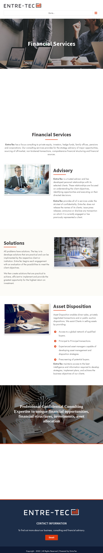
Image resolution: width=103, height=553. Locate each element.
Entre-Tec (73, 551)
